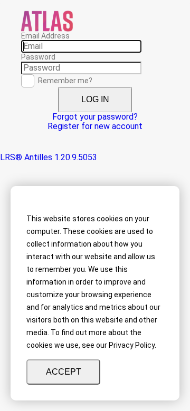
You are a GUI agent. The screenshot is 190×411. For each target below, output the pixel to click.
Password (38, 57)
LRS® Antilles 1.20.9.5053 (48, 157)
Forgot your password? (95, 117)
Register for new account (95, 126)
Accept (63, 371)
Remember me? (65, 80)
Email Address (45, 36)
